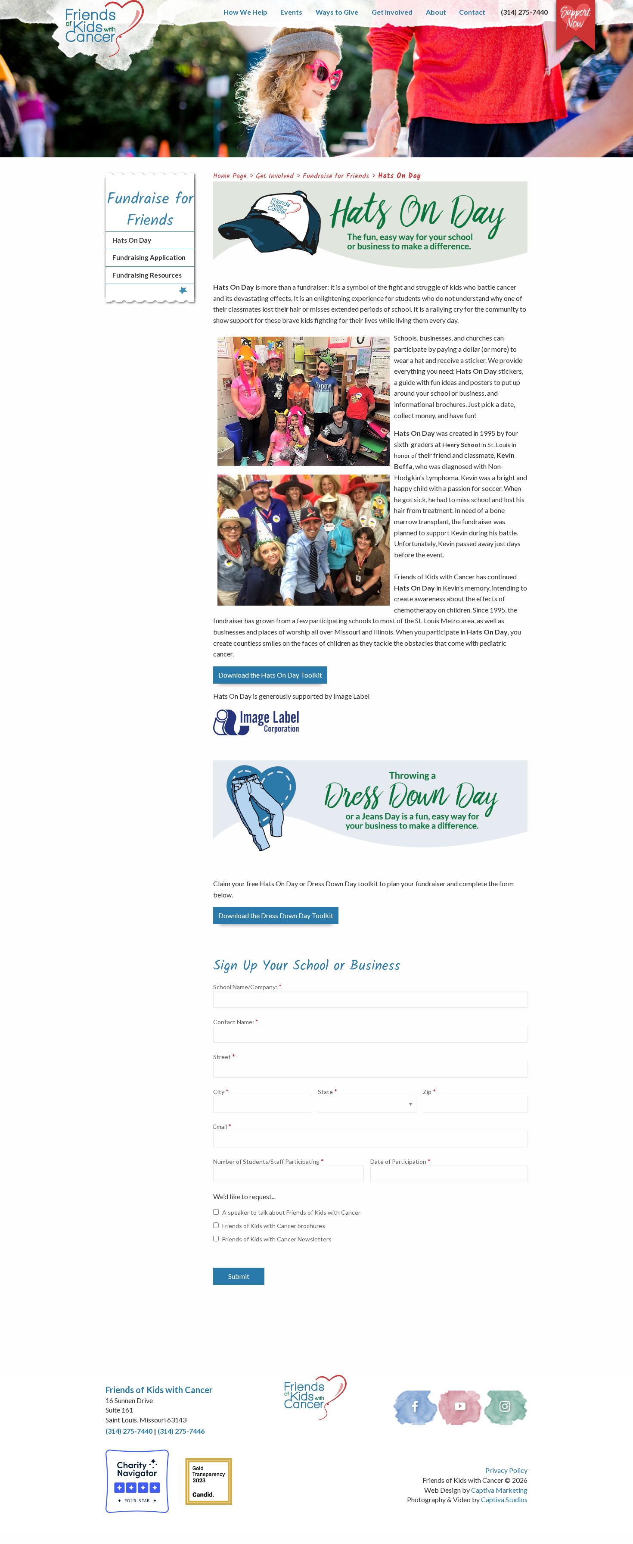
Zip (427, 1091)
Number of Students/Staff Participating (266, 1161)
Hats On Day (399, 176)
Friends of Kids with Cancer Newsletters (277, 1239)
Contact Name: (233, 1022)
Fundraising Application (149, 257)
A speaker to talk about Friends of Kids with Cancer (291, 1212)
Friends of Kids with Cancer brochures (273, 1225)
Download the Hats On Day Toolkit (270, 675)
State (325, 1091)
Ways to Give (337, 12)
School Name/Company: (245, 987)
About (436, 12)
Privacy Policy (506, 1470)
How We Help (245, 12)
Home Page (230, 176)
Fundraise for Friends (336, 176)
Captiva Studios (504, 1499)
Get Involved (392, 12)
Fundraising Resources (147, 275)
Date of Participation (398, 1161)
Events (291, 12)
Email (220, 1126)
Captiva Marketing (499, 1490)
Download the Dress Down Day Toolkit (275, 915)
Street (222, 1056)
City (218, 1091)
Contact (472, 12)
